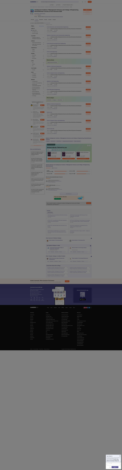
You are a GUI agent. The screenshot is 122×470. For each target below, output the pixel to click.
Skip (110, 467)
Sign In (115, 467)
